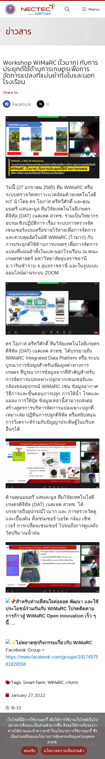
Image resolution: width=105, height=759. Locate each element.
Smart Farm (34, 682)
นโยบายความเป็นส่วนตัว (64, 750)
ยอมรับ (29, 750)
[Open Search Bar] (67, 9)
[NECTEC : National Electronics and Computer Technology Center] (29, 9)
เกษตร (72, 682)
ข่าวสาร (19, 31)
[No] (98, 736)
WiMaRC (55, 682)
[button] (18, 104)
